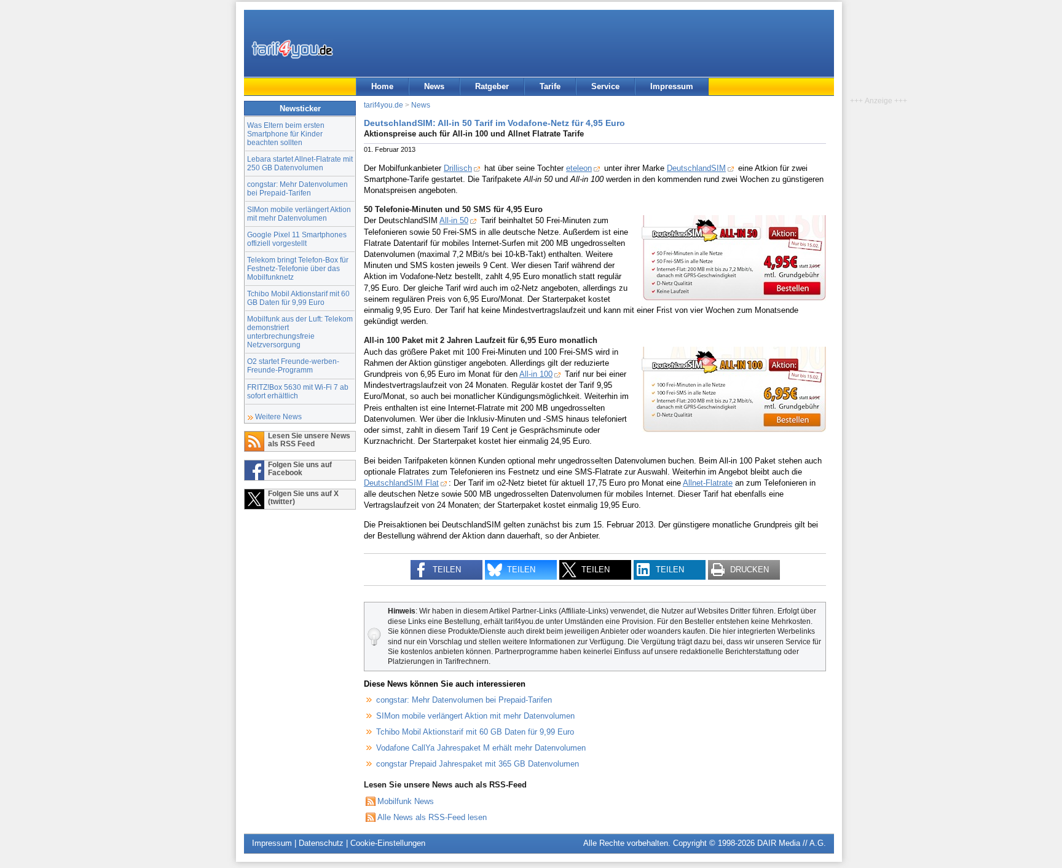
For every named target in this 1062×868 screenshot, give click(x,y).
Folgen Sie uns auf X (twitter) (303, 497)
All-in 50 (453, 220)
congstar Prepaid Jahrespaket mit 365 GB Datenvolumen (477, 763)
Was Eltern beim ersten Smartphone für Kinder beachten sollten (285, 133)
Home (382, 86)
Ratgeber (492, 86)
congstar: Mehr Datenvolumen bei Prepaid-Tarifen (297, 188)
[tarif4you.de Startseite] (292, 49)
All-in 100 (536, 374)
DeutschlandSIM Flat (401, 482)
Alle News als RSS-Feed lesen (432, 817)
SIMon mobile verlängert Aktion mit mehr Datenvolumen (299, 213)
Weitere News (278, 416)
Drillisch (458, 168)
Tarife (550, 86)
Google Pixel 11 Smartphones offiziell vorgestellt (297, 239)
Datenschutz (321, 843)
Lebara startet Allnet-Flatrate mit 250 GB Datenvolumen (300, 163)
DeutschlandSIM (696, 168)
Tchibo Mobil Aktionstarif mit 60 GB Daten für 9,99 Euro (298, 298)
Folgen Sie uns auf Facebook (300, 468)
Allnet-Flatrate (708, 482)
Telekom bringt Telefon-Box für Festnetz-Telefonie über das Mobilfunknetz (297, 268)
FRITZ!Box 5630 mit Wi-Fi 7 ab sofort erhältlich (297, 391)
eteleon (579, 168)
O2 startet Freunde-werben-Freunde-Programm (293, 365)
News (434, 86)
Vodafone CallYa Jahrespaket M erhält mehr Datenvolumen (481, 747)
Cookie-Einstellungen (387, 843)
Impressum (671, 86)
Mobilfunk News (405, 801)
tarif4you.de (383, 105)
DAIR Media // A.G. (791, 843)
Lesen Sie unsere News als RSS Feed (309, 440)
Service (605, 86)
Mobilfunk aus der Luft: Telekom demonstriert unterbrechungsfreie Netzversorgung (300, 332)
